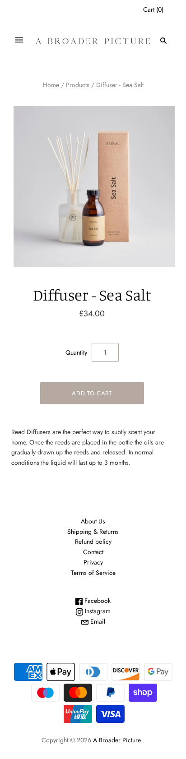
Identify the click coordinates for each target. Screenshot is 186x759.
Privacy (93, 562)
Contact (93, 551)
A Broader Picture (117, 740)
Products (77, 84)
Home (51, 84)
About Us (93, 521)
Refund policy (93, 541)
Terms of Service (93, 572)
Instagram (97, 611)
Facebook (97, 600)
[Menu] (19, 40)
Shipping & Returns (93, 531)
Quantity (76, 352)
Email (96, 621)
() (153, 9)
